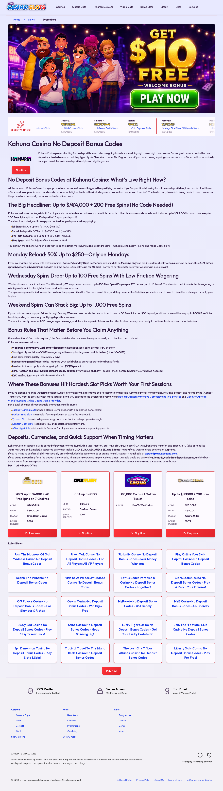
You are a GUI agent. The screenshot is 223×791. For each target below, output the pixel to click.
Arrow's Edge (23, 715)
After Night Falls (21, 428)
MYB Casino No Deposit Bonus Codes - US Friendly (190, 603)
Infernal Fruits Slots (98, 128)
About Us (159, 779)
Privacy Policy (143, 779)
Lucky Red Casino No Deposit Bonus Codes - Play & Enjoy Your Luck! (32, 629)
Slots (178, 6)
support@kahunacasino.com (161, 453)
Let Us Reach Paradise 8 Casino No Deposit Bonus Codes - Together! (137, 582)
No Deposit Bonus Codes (199, 779)
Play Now (21, 170)
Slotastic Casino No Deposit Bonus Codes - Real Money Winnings (137, 558)
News (31, 19)
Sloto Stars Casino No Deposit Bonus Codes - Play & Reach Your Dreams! (190, 582)
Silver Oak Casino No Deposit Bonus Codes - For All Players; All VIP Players (85, 558)
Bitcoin (164, 6)
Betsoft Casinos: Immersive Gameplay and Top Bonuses (149, 396)
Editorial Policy (124, 779)
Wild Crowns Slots (64, 128)
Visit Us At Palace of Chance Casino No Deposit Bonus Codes (85, 582)
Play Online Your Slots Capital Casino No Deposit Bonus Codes (190, 558)
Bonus (122, 725)
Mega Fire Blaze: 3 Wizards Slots (172, 128)
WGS (18, 720)
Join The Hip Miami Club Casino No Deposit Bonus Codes (190, 629)
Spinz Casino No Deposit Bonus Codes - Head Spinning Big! (85, 629)
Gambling (72, 731)
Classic (122, 720)
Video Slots (126, 6)
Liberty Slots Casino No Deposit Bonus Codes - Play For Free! (190, 652)
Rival (18, 731)
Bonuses (193, 6)
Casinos (60, 6)
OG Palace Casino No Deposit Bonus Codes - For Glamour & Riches (32, 605)
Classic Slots (79, 6)
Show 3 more (18, 736)
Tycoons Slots (20, 419)
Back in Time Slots (22, 414)
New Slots (72, 715)
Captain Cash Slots (23, 423)
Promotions (73, 725)
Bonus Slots (146, 6)
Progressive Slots (103, 6)
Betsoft (20, 725)
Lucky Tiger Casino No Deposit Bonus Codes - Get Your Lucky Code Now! (138, 629)
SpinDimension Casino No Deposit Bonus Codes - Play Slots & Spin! (32, 652)
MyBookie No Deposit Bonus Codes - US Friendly (137, 603)
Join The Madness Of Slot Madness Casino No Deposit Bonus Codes (32, 558)
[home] (27, 12)
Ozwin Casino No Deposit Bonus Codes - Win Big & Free (85, 605)
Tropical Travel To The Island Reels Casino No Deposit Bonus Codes (85, 652)
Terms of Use (175, 779)
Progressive (125, 715)
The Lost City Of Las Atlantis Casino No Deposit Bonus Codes (138, 652)
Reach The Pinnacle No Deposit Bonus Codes (32, 580)
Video (122, 731)
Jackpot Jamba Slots (24, 409)
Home (16, 19)
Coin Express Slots (131, 128)
